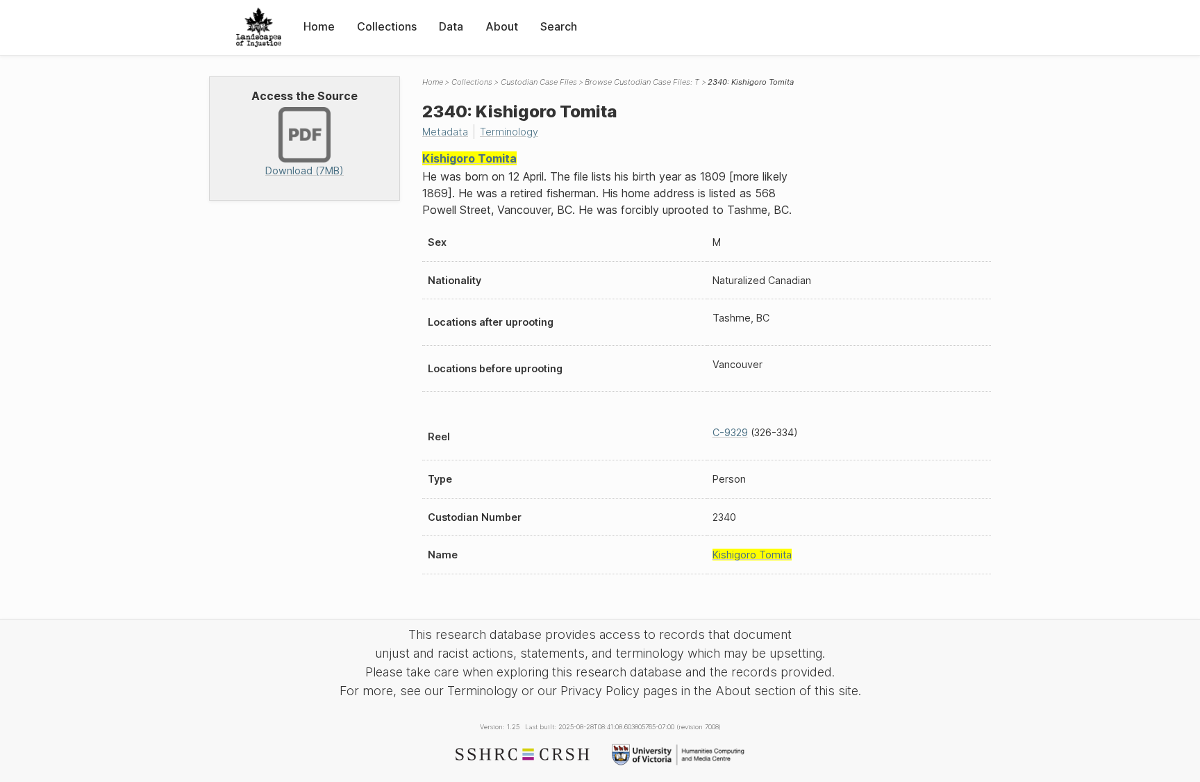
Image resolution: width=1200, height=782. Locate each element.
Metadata (445, 132)
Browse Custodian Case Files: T (642, 82)
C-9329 (730, 432)
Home (319, 26)
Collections (387, 26)
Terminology (509, 132)
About (501, 26)
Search (558, 26)
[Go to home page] (258, 27)
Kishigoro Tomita (469, 158)
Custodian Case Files (539, 82)
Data (451, 26)
